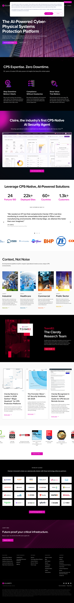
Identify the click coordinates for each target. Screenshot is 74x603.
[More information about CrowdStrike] (7, 487)
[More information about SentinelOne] (19, 503)
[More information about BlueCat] (43, 480)
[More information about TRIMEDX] (66, 503)
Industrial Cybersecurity (7, 559)
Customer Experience (63, 568)
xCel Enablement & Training (65, 565)
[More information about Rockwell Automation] (66, 495)
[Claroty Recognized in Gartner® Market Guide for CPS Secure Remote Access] (60, 380)
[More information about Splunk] (43, 503)
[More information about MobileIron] (7, 495)
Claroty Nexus (48, 572)
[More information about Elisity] (19, 487)
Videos (46, 570)
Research (18, 562)
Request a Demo (68, 2)
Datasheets (47, 566)
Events (60, 570)
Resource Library (48, 557)
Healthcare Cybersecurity (7, 561)
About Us (61, 557)
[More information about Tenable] (54, 503)
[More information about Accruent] (7, 480)
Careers (60, 559)
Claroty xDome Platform (7, 557)
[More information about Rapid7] (54, 495)
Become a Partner (34, 563)
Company (69, 5)
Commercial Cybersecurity (7, 563)
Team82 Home (19, 557)
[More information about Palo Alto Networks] (31, 495)
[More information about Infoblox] (54, 487)
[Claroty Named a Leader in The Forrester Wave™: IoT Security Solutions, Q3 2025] (37, 380)
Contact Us (61, 575)
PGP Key (18, 564)
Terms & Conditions (62, 585)
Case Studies (47, 565)
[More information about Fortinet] (43, 487)
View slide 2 (36, 233)
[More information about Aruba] (19, 480)
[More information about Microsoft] (66, 487)
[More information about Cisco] (66, 480)
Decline (58, 13)
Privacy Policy (69, 585)
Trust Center (61, 566)
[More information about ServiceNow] (31, 503)
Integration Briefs (48, 568)
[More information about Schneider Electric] (7, 503)
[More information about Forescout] (31, 487)
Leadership (61, 561)
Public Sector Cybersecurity (7, 565)
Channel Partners (34, 561)
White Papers (47, 561)
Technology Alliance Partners (37, 559)
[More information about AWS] (31, 480)
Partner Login (33, 565)
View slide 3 (37, 233)
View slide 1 (34, 233)
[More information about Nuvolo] (19, 495)
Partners (32, 557)
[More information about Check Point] (54, 480)
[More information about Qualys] (43, 495)
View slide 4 (39, 233)
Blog (46, 559)
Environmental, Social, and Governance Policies (64, 573)
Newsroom (61, 563)
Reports (46, 563)
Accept (48, 13)
